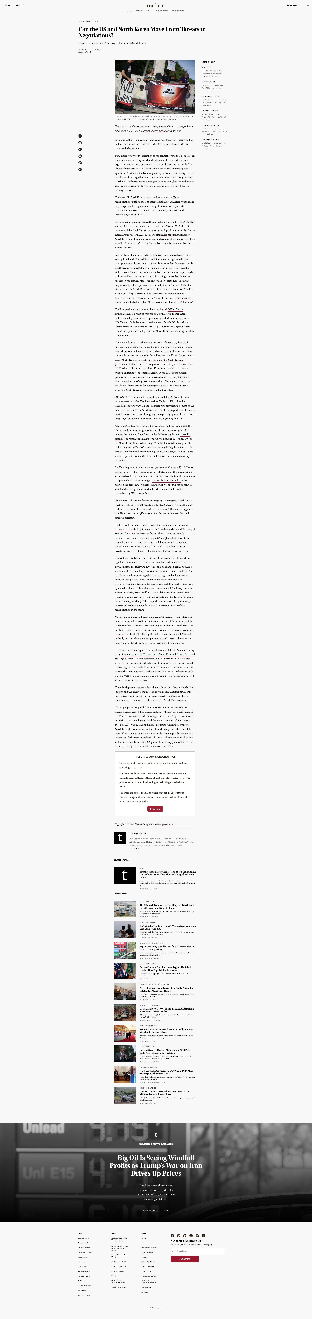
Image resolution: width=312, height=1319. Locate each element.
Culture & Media (83, 1238)
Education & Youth (161, 984)
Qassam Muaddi (147, 1020)
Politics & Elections (84, 1271)
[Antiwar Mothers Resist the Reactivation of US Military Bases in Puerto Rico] (125, 1095)
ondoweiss (157, 1020)
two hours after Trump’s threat (139, 525)
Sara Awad (145, 1000)
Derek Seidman (147, 958)
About (19, 5)
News (81, 21)
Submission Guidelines (149, 1262)
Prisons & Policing (84, 1276)
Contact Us (145, 1292)
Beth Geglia (146, 1103)
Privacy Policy (146, 1271)
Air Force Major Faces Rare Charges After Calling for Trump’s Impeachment (214, 117)
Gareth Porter (86, 49)
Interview (143, 1067)
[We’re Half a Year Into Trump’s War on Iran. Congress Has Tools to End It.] (125, 929)
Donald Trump (178, 11)
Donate (292, 5)
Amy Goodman (146, 1082)
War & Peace (92, 21)
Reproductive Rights (84, 1286)
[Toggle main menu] (304, 5)
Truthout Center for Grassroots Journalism (149, 1282)
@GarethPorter (134, 849)
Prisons (139, 11)
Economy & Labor (83, 1243)
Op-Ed (142, 922)
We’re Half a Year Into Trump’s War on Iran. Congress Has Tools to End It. (168, 927)
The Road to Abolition (118, 1261)
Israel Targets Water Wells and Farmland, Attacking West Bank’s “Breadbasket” (167, 1010)
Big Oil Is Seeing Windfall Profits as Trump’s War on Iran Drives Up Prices (167, 948)
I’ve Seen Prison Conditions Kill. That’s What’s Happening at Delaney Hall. (213, 88)
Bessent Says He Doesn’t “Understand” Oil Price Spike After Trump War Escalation (165, 1051)
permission (167, 824)
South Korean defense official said (177, 654)
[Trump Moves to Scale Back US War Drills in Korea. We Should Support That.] (125, 1033)
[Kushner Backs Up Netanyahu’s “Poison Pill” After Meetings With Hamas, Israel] (125, 1074)
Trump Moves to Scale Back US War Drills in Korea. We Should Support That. (167, 1031)
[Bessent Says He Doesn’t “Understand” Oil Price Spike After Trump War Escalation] (125, 1053)
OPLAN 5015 (175, 310)
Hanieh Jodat (146, 937)
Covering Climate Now (118, 1287)
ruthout (97, 49)
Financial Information (148, 1267)
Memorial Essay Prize (149, 1276)
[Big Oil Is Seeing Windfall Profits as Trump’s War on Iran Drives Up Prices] (125, 950)
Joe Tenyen (145, 888)
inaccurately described (126, 529)
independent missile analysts (166, 481)
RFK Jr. (149, 11)
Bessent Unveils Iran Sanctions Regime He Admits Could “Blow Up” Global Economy (166, 969)
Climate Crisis (162, 11)
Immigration (82, 1262)
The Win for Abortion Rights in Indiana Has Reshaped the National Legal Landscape (214, 132)
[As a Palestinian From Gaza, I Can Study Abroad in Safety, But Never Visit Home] (125, 991)
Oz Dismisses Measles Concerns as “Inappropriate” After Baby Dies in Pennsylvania (214, 103)
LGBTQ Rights (82, 1267)
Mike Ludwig (146, 917)
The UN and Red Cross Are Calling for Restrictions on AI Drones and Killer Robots (212, 74)
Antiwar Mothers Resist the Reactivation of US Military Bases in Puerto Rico (164, 1093)
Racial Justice (82, 1281)
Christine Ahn (146, 1041)
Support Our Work (148, 1252)
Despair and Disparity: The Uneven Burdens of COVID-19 (120, 1248)
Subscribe (145, 1257)
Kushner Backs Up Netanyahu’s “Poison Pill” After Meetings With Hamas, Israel (166, 1072)
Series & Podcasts (84, 1295)
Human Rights (159, 1005)
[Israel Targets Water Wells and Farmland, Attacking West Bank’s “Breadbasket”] (125, 1012)
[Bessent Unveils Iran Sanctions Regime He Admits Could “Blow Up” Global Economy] (125, 971)
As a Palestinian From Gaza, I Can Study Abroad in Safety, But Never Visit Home (167, 989)
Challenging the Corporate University (118, 1281)
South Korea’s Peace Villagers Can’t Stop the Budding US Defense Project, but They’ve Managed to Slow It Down (168, 874)
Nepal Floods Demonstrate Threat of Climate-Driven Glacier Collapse (214, 146)
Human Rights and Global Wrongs (119, 1256)
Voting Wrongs (116, 1276)
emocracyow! (158, 1082)
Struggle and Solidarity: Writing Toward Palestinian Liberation (119, 1240)
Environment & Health (85, 1252)
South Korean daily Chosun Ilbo (139, 654)
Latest (7, 5)
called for (166, 235)
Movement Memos (117, 1271)
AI (131, 11)
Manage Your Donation (149, 1248)
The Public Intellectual (118, 1266)
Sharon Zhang (146, 979)
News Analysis (145, 943)
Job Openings (146, 1287)
